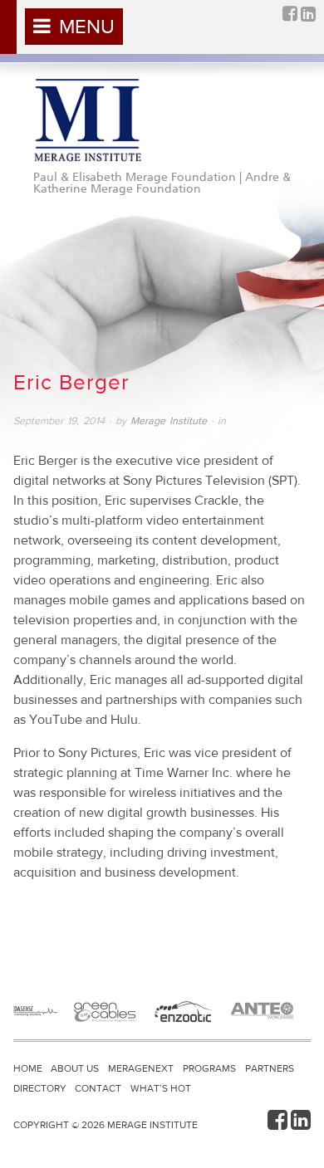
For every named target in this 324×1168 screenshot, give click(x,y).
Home (27, 1068)
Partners (269, 1068)
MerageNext (141, 1068)
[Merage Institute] (87, 120)
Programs (209, 1068)
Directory (39, 1088)
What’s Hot (160, 1088)
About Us (75, 1068)
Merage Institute (168, 420)
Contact (98, 1088)
